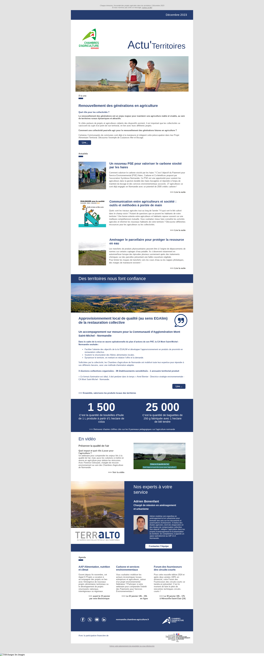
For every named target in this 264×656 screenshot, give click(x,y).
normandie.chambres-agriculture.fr (132, 619)
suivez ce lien (147, 7)
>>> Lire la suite (177, 192)
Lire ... (179, 386)
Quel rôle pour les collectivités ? (94, 112)
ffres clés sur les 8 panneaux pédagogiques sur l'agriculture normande (144, 429)
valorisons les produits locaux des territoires (115, 393)
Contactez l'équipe (159, 546)
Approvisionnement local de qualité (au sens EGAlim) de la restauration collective (123, 320)
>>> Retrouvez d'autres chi (101, 429)
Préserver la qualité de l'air (94, 446)
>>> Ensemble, (86, 393)
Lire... (85, 142)
